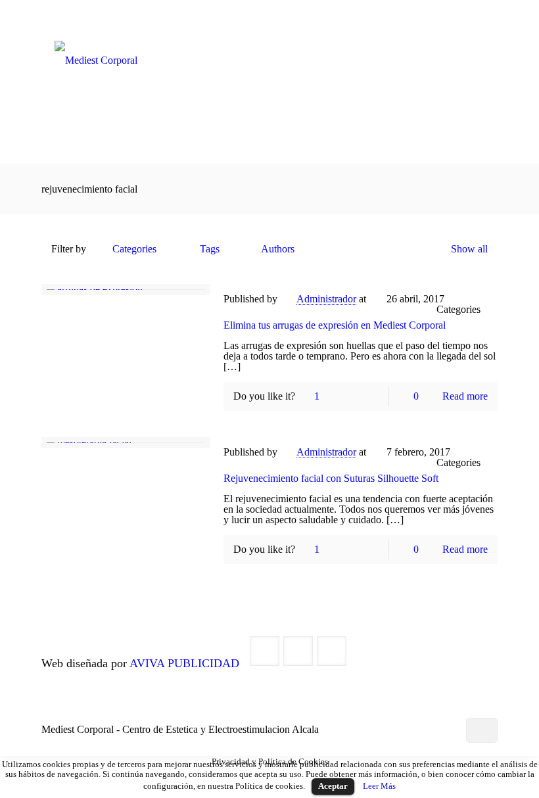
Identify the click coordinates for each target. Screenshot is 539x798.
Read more (465, 396)
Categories (134, 248)
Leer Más (379, 786)
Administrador (326, 298)
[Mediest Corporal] (96, 60)
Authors (277, 248)
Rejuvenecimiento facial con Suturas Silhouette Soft (330, 478)
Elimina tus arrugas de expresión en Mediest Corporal (334, 325)
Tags (210, 248)
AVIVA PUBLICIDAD (184, 663)
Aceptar (333, 786)
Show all (469, 248)
